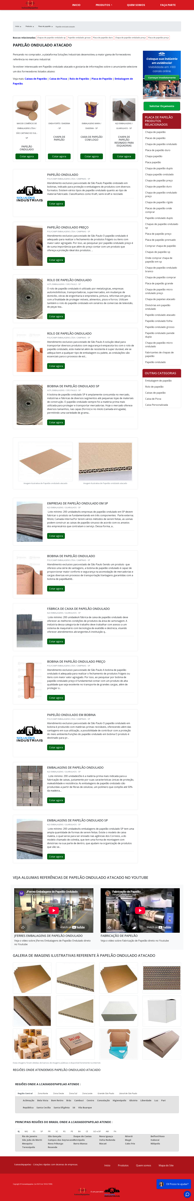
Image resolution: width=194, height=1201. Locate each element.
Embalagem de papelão (158, 380)
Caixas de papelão (155, 392)
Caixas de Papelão (36, 78)
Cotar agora (27, 156)
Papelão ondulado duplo (159, 218)
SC (57, 1131)
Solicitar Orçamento (161, 106)
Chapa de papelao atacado (160, 299)
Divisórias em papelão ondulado (157, 307)
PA (115, 1131)
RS (64, 1131)
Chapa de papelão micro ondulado (159, 344)
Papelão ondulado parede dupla (159, 334)
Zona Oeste (58, 1093)
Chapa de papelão (155, 132)
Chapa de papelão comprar (160, 277)
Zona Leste (87, 1093)
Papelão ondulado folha (158, 321)
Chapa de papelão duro (158, 186)
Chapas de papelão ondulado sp (51, 37)
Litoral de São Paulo (128, 1093)
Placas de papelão (155, 138)
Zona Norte (43, 1093)
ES (34, 1131)
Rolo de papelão (154, 386)
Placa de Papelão (102, 78)
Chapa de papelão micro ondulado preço (159, 291)
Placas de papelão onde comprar (158, 210)
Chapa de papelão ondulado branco (161, 269)
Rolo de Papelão (79, 78)
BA (79, 1131)
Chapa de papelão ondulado (161, 144)
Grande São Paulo (106, 1093)
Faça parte (168, 5)
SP (41, 1131)
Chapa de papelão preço (159, 180)
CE (87, 1131)
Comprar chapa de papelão (160, 246)
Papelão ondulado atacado (160, 315)
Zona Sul (73, 1093)
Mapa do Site (166, 1165)
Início (107, 1165)
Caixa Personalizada (156, 404)
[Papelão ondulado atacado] (26, 109)
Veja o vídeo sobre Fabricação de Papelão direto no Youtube (135, 940)
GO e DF (97, 1131)
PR (49, 1131)
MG (26, 1131)
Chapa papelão (153, 156)
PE (72, 1131)
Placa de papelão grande (159, 283)
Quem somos (136, 5)
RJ (19, 1131)
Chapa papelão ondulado (159, 174)
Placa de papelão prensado (160, 239)
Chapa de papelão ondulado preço (130, 37)
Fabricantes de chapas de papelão (159, 354)
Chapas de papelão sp (157, 252)
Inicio (76, 5)
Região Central (25, 1093)
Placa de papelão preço (158, 37)
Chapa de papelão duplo (159, 168)
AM (107, 1131)
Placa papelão (153, 162)
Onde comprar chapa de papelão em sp (158, 259)
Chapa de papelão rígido (159, 202)
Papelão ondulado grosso (79, 37)
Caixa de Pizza (58, 78)
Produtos (103, 5)
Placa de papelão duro (103, 37)
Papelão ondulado (155, 362)
